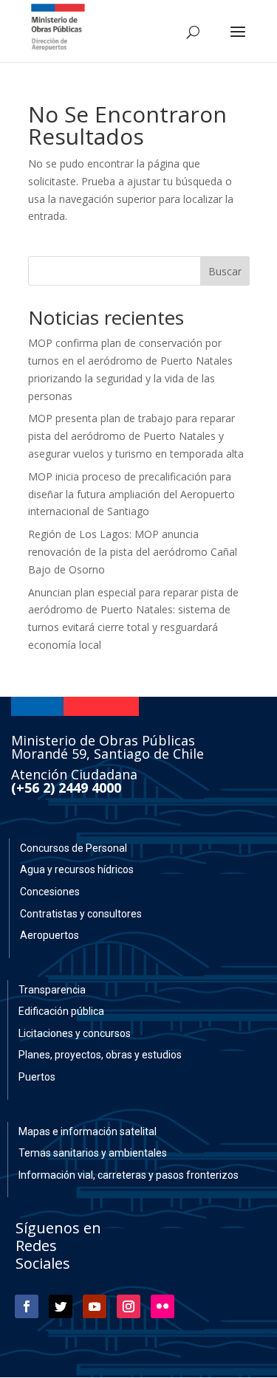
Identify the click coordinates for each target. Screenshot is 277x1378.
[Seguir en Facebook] (26, 1306)
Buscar (225, 271)
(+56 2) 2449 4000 (66, 787)
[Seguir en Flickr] (162, 1306)
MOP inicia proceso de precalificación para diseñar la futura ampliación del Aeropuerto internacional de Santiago (131, 494)
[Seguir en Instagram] (128, 1306)
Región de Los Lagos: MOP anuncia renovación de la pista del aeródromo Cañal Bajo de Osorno (132, 551)
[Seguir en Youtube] (94, 1306)
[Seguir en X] (60, 1306)
